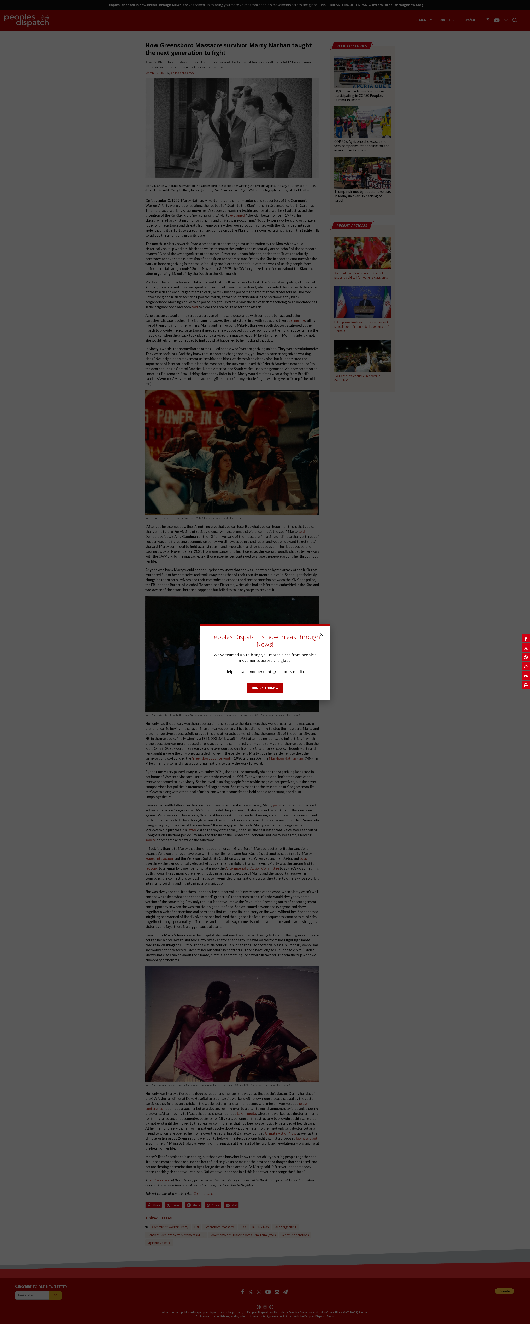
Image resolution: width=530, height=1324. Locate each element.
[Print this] (526, 685)
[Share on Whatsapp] (526, 666)
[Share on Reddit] (526, 657)
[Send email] (526, 675)
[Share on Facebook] (526, 638)
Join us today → (265, 688)
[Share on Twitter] (526, 647)
